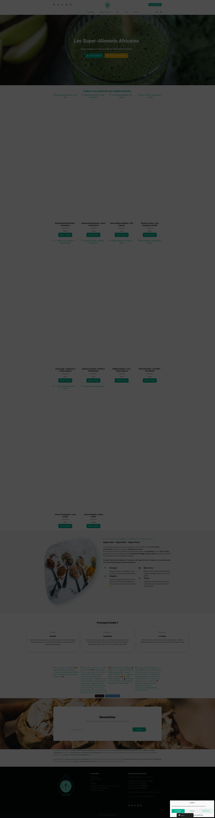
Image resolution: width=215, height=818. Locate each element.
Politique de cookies (185, 815)
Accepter (178, 811)
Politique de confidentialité (197, 815)
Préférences (206, 811)
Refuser (192, 811)
